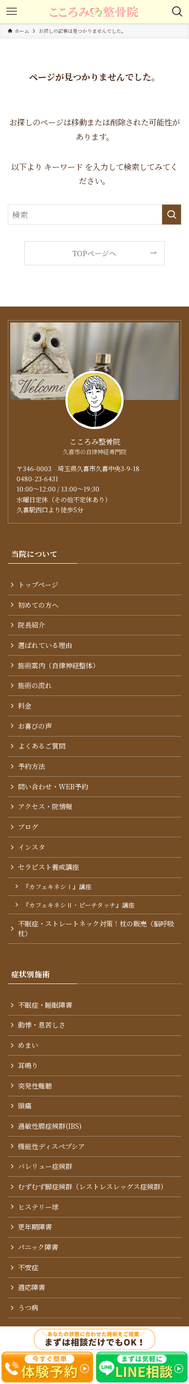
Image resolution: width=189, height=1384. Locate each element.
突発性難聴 (35, 1086)
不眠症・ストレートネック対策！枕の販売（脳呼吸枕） (96, 928)
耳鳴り (28, 1065)
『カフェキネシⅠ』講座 (57, 886)
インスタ (31, 847)
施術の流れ (35, 685)
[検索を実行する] (171, 214)
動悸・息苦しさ (41, 1025)
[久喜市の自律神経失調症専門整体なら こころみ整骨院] (94, 11)
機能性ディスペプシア (51, 1146)
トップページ (38, 584)
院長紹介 (31, 625)
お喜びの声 (35, 726)
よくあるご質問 (41, 746)
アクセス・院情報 (45, 806)
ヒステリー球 (38, 1207)
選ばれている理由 (45, 645)
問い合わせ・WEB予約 (53, 786)
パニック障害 (38, 1247)
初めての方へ (38, 605)
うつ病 (28, 1307)
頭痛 (25, 1105)
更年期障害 (35, 1226)
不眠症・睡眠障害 (45, 1005)
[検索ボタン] (177, 11)
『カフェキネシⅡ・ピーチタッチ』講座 (79, 904)
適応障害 (31, 1287)
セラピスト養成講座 (48, 867)
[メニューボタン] (11, 11)
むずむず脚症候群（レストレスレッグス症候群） (92, 1186)
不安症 (28, 1267)
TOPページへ (94, 253)
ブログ (28, 826)
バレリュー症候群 (45, 1166)
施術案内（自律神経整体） (58, 665)
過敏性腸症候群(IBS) (49, 1126)
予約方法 (31, 766)
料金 (25, 705)
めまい (28, 1045)
